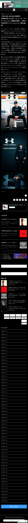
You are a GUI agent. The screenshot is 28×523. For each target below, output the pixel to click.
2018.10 (4, 462)
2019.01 (4, 452)
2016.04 (4, 501)
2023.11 (4, 347)
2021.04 (4, 392)
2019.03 (4, 446)
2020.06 (4, 411)
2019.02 (4, 449)
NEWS (3, 13)
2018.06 (4, 472)
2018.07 (4, 469)
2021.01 (4, 395)
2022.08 (4, 360)
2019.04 (4, 443)
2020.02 (4, 420)
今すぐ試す (18, 6)
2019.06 (4, 436)
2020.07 (4, 408)
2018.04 (4, 478)
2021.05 (4, 388)
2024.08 (4, 340)
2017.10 (4, 488)
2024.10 (4, 337)
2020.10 (4, 401)
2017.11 (4, 485)
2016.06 (4, 494)
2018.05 (4, 475)
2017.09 (4, 491)
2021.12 (4, 376)
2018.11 (4, 459)
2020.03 (4, 417)
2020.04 (4, 414)
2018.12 (4, 456)
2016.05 (4, 497)
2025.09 (4, 334)
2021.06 (4, 385)
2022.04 (4, 363)
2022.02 (4, 369)
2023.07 (4, 356)
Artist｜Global (14, 506)
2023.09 (4, 350)
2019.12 (4, 424)
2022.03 (4, 366)
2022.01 (4, 372)
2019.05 (4, 440)
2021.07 (4, 382)
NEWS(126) (3, 191)
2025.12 (4, 331)
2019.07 (4, 433)
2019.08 (4, 430)
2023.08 (4, 353)
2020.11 (4, 398)
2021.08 (4, 379)
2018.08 (4, 465)
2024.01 (4, 344)
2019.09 (4, 427)
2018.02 (4, 481)
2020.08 (4, 404)
